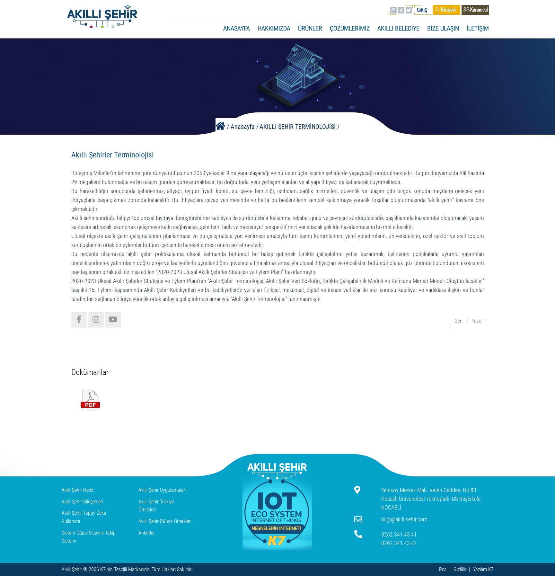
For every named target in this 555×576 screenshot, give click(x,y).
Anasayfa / (245, 126)
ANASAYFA (236, 28)
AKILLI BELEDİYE (398, 28)
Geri (458, 321)
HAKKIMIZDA (274, 28)
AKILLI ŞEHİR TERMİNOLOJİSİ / (299, 126)
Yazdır (478, 321)
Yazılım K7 (483, 569)
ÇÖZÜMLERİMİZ (350, 28)
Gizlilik (460, 569)
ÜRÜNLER (310, 28)
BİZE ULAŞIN (443, 28)
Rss (442, 569)
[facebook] (79, 319)
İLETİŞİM (478, 28)
